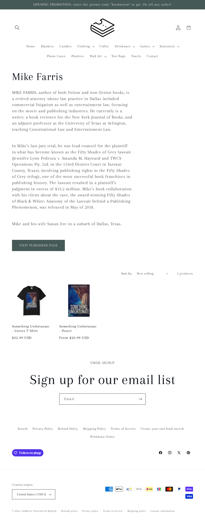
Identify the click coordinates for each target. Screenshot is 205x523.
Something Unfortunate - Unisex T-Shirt (30, 328)
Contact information (163, 511)
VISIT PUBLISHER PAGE (38, 245)
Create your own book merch (162, 429)
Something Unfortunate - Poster (78, 328)
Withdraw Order (102, 437)
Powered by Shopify (45, 511)
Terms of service (113, 511)
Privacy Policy (43, 429)
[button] (17, 27)
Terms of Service (123, 429)
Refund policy (69, 511)
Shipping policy (136, 511)
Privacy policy (90, 511)
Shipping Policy (94, 429)
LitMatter (27, 511)
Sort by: (126, 273)
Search (23, 429)
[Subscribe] (140, 399)
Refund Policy (68, 429)
